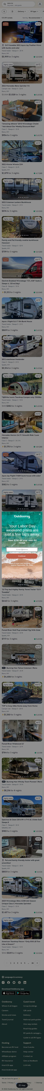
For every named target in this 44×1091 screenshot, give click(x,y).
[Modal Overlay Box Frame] (22, 545)
